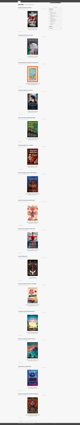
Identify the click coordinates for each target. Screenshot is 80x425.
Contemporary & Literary (54, 13)
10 (29, 421)
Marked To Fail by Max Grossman (24, 7)
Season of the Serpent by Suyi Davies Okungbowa (28, 393)
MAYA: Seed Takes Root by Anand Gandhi (26, 200)
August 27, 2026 (26, 36)
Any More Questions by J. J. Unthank (25, 145)
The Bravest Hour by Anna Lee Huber (25, 35)
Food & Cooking (53, 20)
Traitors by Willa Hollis (22, 256)
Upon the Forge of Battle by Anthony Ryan (26, 228)
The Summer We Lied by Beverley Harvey (26, 311)
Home (19, 1)
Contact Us (27, 1)
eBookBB (20, 4)
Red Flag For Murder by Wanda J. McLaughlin (27, 283)
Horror (51, 14)
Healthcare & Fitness (53, 21)
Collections (51, 10)
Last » (36, 421)
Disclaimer (31, 1)
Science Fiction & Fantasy (54, 16)
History (51, 22)
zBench (29, 423)
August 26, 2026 (26, 257)
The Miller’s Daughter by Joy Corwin (25, 90)
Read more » (21, 31)
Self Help (52, 24)
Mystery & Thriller (53, 15)
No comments (44, 36)
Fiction (50, 11)
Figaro (22, 36)
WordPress (32, 423)
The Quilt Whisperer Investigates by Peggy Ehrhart (28, 62)
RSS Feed (55, 7)
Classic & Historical (53, 12)
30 (32, 421)
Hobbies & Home (53, 23)
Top (54, 423)
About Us (22, 1)
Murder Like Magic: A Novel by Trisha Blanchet (27, 172)
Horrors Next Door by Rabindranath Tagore (26, 117)
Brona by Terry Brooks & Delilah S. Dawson (26, 338)
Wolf (22, 91)
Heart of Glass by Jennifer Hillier (24, 366)
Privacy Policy (37, 1)
